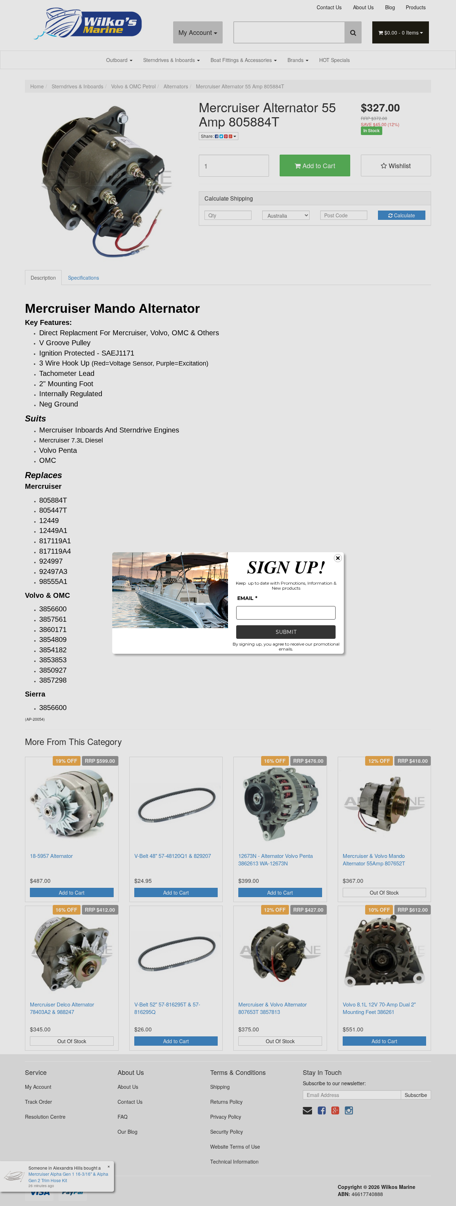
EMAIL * (247, 598)
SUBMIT (286, 632)
